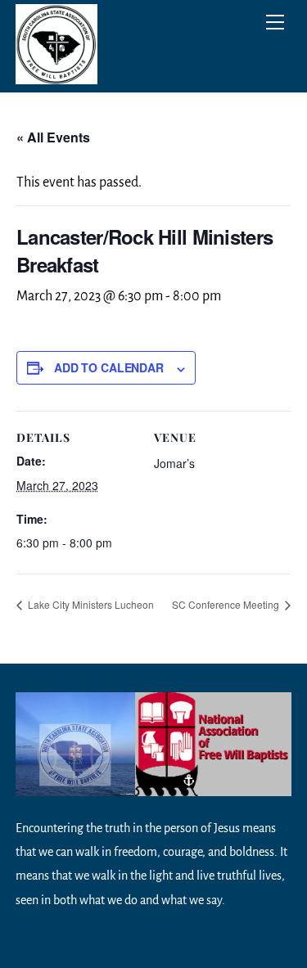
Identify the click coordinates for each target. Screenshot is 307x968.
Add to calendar (109, 367)
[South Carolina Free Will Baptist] (56, 76)
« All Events (53, 137)
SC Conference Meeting (227, 604)
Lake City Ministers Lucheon (89, 604)
